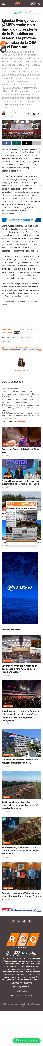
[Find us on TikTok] (24, 921)
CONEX (21, 1006)
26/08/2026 (6, 675)
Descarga (17, 332)
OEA (30, 337)
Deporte (7, 476)
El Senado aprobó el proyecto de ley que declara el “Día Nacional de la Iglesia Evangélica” (19, 668)
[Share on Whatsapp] (17, 143)
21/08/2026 (6, 724)
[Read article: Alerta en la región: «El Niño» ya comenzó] (21, 501)
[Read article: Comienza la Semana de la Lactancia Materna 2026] (21, 437)
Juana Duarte (14, 113)
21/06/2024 (9, 116)
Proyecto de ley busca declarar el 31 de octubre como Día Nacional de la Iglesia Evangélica (21, 850)
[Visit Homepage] (17, 3)
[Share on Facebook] (6, 143)
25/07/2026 (6, 516)
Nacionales (8, 444)
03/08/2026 (6, 487)
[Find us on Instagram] (19, 921)
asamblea (14, 337)
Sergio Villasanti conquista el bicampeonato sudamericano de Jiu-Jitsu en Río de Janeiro (21, 482)
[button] (27, 1040)
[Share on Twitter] (27, 143)
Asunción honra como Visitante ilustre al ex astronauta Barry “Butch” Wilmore (21, 894)
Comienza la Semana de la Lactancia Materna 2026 (21, 450)
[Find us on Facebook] (13, 921)
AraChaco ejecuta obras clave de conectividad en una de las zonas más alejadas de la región (20, 805)
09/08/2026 (6, 455)
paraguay (6, 341)
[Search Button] (39, 3)
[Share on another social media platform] (36, 143)
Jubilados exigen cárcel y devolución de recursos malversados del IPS (21, 761)
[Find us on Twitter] (30, 921)
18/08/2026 (6, 857)
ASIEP (23, 337)
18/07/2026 (6, 546)
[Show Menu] (3, 3)
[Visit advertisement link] (21, 14)
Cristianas (8, 706)
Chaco (6, 797)
